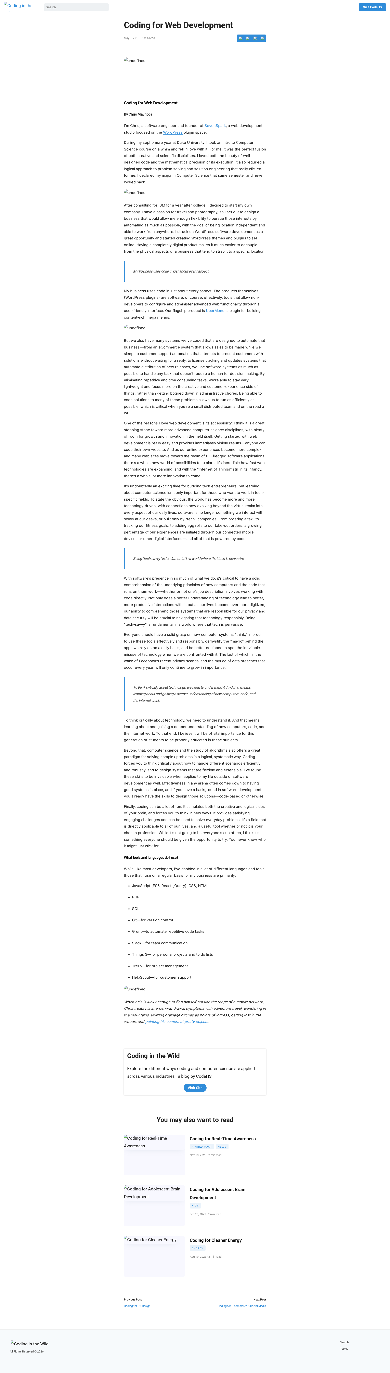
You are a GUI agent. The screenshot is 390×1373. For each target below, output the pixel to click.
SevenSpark (215, 125)
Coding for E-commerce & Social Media (242, 1306)
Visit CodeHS (372, 7)
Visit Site (195, 1088)
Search (344, 1342)
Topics (344, 1348)
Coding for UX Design (137, 1306)
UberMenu (215, 310)
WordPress (173, 132)
